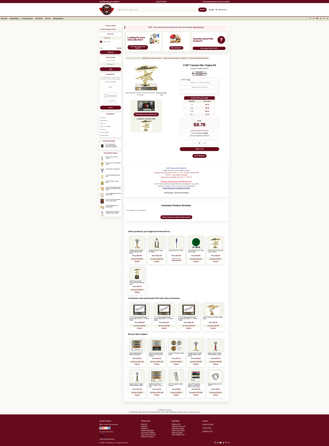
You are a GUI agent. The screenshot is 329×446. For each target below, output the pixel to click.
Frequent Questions (147, 430)
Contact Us (103, 129)
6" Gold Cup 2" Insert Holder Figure (113, 163)
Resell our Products (147, 436)
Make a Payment (177, 432)
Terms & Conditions (105, 126)
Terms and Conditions (148, 432)
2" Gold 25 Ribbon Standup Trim (113, 175)
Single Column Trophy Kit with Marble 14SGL (215, 354)
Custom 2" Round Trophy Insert (176, 354)
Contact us (144, 428)
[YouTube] (220, 442)
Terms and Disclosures (106, 439)
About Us (102, 123)
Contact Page (206, 428)
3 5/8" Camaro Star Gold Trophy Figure (215, 251)
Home (5, 18)
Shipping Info (176, 424)
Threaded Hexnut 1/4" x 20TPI (215, 384)
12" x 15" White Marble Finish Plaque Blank (113, 194)
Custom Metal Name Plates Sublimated (135, 354)
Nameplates (59, 18)
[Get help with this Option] (189, 80)
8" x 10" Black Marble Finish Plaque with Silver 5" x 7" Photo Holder (139, 319)
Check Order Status (178, 430)
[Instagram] (217, 442)
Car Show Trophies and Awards (198, 58)
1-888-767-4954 (161, 1)
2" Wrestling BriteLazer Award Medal (112, 206)
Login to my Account (178, 426)
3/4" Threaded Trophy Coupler (112, 157)
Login (110, 69)
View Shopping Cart (178, 434)
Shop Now (103, 117)
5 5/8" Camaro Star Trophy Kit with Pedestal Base (136, 283)
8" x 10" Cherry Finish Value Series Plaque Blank (113, 200)
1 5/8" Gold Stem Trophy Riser (112, 182)
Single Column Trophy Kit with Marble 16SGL (136, 384)
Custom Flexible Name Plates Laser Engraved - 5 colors (156, 355)
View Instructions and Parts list (146, 114)
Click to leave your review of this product (176, 217)
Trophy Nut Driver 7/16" (175, 250)
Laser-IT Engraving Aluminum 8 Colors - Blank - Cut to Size (194, 385)
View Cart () (222, 9)
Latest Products (104, 135)
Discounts (144, 426)
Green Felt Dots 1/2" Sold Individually (196, 251)
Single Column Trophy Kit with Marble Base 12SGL (112, 212)
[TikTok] (223, 442)
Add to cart (199, 149)
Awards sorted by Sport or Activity (175, 58)
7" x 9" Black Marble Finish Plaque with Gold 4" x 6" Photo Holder (163, 319)
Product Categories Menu (108, 29)
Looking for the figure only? (146, 119)
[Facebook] (215, 442)
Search (202, 9)
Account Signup (104, 132)
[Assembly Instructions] (146, 106)
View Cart (107, 38)
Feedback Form (207, 431)
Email (110, 87)
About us (144, 424)
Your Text (184, 79)
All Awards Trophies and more (152, 58)
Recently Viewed (109, 141)
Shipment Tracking (178, 428)
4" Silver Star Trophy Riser (113, 169)
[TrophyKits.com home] (106, 9)
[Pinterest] (226, 442)
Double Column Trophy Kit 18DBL (156, 251)
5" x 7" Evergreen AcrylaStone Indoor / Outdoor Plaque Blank (111, 145)
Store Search (103, 120)
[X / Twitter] (229, 442)
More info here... (199, 27)
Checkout (110, 52)
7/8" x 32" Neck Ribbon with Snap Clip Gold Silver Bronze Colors (113, 189)
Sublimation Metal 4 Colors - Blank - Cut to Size (156, 385)
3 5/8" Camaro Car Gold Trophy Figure (213, 318)
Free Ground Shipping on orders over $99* (216, 1)
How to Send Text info (148, 434)
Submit (110, 107)
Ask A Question (199, 156)
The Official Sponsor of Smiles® (109, 1)
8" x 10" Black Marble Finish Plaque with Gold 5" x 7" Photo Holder (187, 319)
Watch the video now (161, 94)
